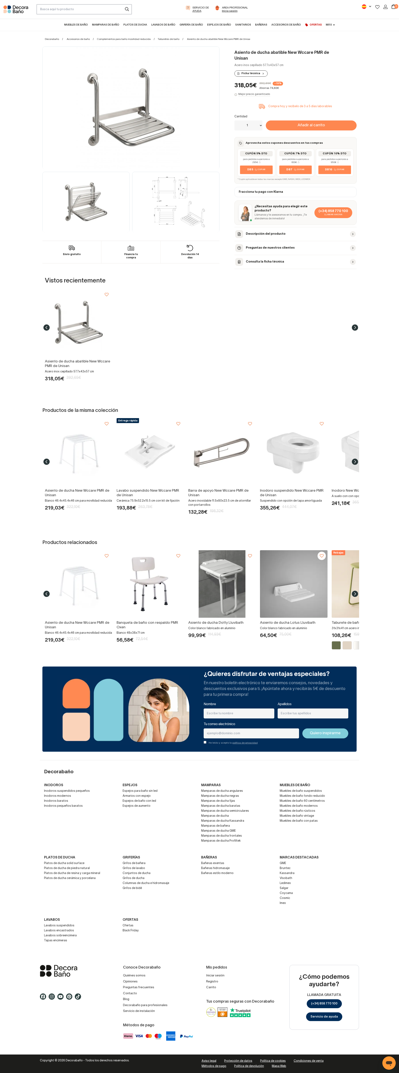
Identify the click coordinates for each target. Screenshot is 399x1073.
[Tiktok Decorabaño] (79, 998)
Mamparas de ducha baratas (220, 806)
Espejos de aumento (136, 806)
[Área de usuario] (385, 7)
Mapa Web (279, 1066)
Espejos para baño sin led (140, 791)
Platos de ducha (59, 857)
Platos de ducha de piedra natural (67, 868)
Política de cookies (273, 1061)
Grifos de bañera (134, 863)
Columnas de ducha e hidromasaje (146, 883)
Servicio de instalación (139, 1011)
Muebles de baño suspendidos (301, 791)
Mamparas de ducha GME (218, 831)
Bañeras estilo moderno (217, 873)
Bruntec (285, 868)
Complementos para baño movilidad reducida (124, 39)
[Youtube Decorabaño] (61, 998)
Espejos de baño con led (139, 801)
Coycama (286, 893)
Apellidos (285, 704)
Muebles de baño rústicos (297, 811)
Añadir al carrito (311, 125)
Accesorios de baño (78, 39)
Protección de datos (238, 1061)
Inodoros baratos (56, 801)
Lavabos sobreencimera (60, 935)
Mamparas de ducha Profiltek (221, 841)
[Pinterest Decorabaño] (70, 998)
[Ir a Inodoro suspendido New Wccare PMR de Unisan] (294, 452)
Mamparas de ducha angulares (222, 791)
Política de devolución (249, 1066)
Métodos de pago (214, 1066)
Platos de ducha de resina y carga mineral (72, 873)
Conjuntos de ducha (136, 873)
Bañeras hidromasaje (215, 868)
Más (329, 25)
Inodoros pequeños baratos (63, 806)
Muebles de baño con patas (299, 821)
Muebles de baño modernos (299, 806)
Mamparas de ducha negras (220, 796)
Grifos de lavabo (134, 868)
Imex (283, 903)
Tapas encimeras (55, 940)
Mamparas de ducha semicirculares (225, 811)
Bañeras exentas (212, 863)
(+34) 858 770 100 (324, 1003)
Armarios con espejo (137, 796)
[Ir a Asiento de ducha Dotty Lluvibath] (222, 584)
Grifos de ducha (133, 878)
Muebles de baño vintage (297, 816)
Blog (126, 999)
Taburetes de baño (168, 39)
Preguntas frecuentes (138, 987)
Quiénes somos (134, 975)
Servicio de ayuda (324, 1016)
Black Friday (131, 930)
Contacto (130, 993)
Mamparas (211, 785)
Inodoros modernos (57, 796)
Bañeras (209, 857)
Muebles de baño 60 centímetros (302, 801)
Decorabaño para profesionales (145, 1005)
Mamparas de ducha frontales (221, 836)
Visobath (286, 878)
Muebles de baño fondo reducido (302, 796)
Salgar (284, 888)
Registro (212, 981)
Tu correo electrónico (219, 724)
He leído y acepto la (233, 743)
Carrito (211, 987)
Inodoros (53, 785)
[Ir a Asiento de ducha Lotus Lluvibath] (294, 584)
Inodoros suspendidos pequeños (67, 791)
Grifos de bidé (132, 888)
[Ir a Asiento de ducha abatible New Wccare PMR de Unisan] (78, 322)
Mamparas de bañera (215, 826)
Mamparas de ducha (215, 816)
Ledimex (285, 883)
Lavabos (52, 919)
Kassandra (287, 873)
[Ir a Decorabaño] (75, 971)
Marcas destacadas (299, 857)
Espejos (130, 785)
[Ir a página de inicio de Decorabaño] (18, 10)
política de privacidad (245, 743)
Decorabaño (52, 39)
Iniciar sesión (215, 975)
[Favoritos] (377, 7)
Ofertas (128, 925)
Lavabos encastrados (59, 930)
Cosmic (285, 898)
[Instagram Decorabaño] (53, 998)
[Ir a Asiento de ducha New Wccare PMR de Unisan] (78, 452)
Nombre (210, 704)
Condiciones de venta (309, 1061)
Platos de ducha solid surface (64, 863)
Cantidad (240, 116)
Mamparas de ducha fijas (218, 801)
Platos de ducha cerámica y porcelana (70, 878)
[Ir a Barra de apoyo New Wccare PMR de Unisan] (222, 452)
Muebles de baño (295, 785)
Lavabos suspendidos (59, 925)
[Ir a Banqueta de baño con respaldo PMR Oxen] (150, 584)
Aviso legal (209, 1061)
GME (283, 863)
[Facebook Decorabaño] (44, 998)
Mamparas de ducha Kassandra (222, 821)
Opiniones (130, 981)
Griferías (131, 857)
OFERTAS (130, 919)
